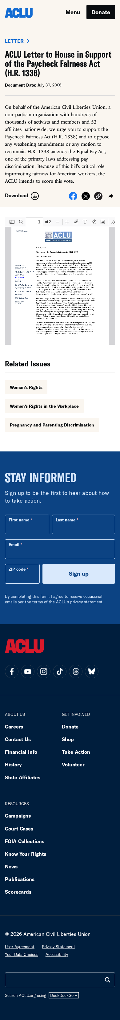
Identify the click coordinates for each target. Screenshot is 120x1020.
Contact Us (18, 739)
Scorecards (18, 892)
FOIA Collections (24, 841)
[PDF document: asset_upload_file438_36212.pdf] (60, 281)
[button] (98, 197)
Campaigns (18, 815)
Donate (100, 12)
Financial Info (21, 752)
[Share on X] (86, 198)
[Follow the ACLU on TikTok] (59, 671)
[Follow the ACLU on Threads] (75, 671)
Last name (65, 519)
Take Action (76, 752)
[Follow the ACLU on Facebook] (11, 671)
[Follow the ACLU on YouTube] (27, 671)
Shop (68, 739)
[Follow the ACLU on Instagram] (43, 671)
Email (14, 544)
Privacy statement (58, 946)
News (11, 866)
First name (19, 519)
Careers (14, 726)
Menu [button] (73, 12)
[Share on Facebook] (73, 198)
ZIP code (17, 569)
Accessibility (57, 954)
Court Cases (19, 828)
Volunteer (73, 764)
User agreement (19, 946)
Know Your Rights (25, 854)
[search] (107, 980)
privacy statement (86, 601)
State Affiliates (22, 777)
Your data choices (21, 954)
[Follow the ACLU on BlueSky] (91, 671)
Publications (19, 879)
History (13, 764)
